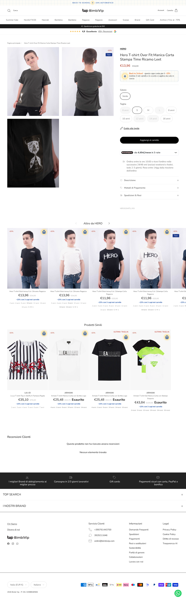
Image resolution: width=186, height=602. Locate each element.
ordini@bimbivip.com (104, 540)
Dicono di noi (13, 529)
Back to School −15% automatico (93, 3)
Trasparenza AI (170, 543)
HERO (123, 48)
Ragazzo (99, 20)
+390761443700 (102, 529)
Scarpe (126, 20)
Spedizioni (134, 534)
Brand (137, 20)
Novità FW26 (30, 20)
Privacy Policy (169, 529)
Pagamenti (134, 538)
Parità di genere (136, 552)
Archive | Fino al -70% (170, 20)
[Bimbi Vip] (93, 10)
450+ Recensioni (105, 31)
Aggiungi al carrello (149, 140)
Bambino (72, 20)
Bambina (58, 20)
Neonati (45, 20)
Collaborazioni (136, 557)
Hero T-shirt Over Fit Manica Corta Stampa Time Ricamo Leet (47, 43)
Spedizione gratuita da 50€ (94, 26)
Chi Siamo (12, 524)
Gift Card (150, 20)
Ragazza (85, 20)
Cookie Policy (169, 534)
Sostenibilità (135, 547)
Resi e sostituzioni (137, 543)
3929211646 (100, 535)
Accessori (112, 20)
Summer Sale (12, 20)
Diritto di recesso (171, 538)
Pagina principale (13, 43)
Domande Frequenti (138, 529)
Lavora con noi (136, 561)
